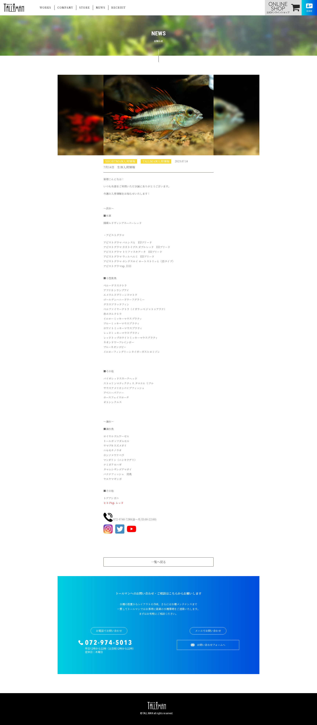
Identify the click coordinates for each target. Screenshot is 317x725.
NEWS (100, 7)
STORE (84, 7)
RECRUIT (118, 7)
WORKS (45, 7)
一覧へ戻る (158, 562)
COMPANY (65, 7)
